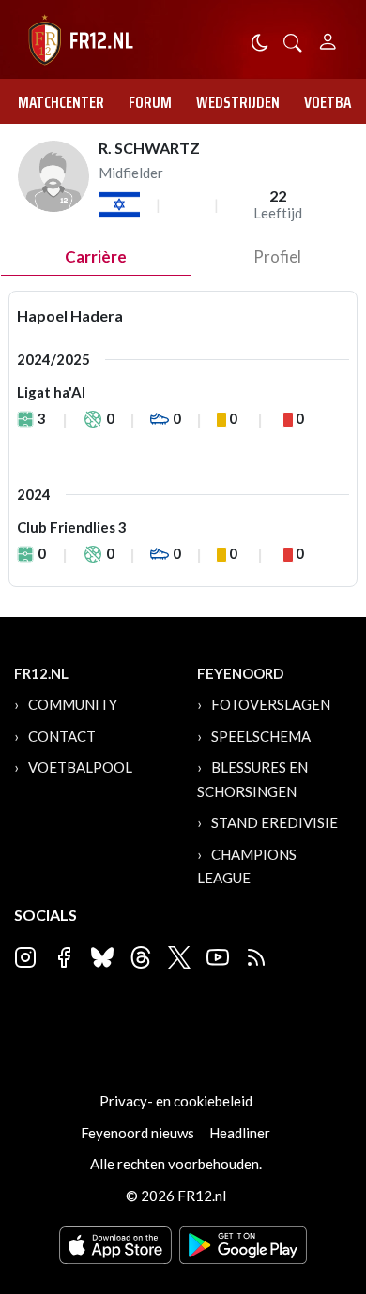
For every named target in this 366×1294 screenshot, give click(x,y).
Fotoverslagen (270, 704)
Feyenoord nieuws (137, 1132)
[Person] (328, 39)
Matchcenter (61, 102)
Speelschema (261, 736)
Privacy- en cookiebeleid (175, 1100)
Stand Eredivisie (274, 822)
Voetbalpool (80, 767)
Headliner (239, 1132)
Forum (150, 102)
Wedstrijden (238, 102)
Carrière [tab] (96, 256)
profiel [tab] (277, 256)
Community (72, 704)
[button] (292, 41)
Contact (62, 736)
